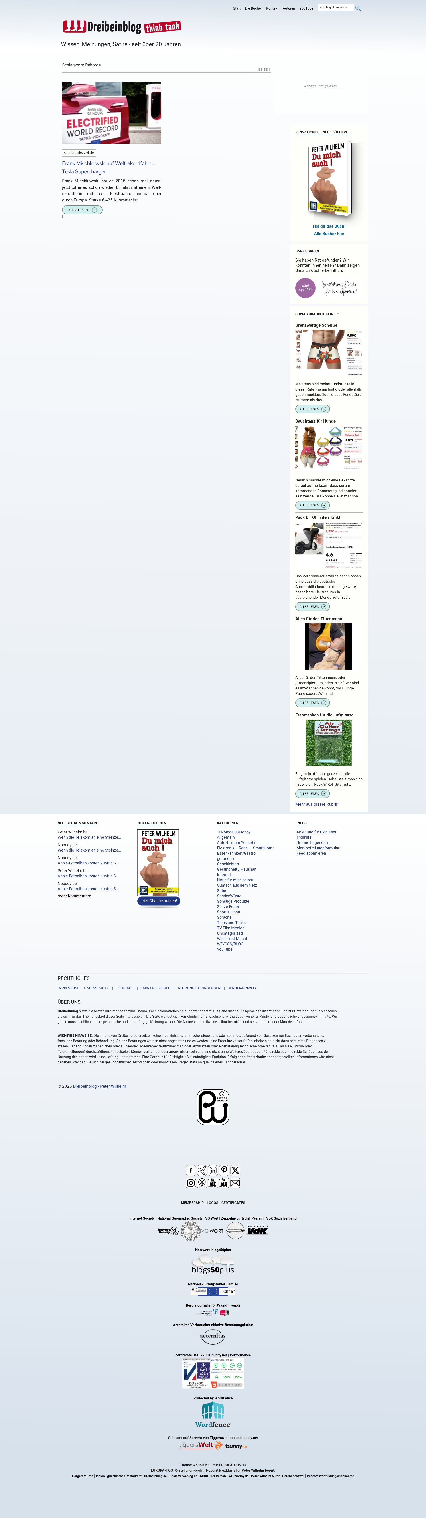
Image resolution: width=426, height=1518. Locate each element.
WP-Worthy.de (238, 1476)
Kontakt (272, 8)
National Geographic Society (180, 1218)
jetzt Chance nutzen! (159, 900)
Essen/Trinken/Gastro (236, 853)
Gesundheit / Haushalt (236, 869)
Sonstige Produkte (233, 901)
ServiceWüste (229, 896)
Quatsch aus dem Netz (237, 885)
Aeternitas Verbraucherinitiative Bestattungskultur (213, 1325)
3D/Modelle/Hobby (234, 832)
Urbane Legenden (312, 842)
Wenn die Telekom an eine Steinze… (89, 837)
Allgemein (226, 837)
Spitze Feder (228, 906)
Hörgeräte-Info (82, 1476)
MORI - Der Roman (213, 1476)
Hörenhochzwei (293, 1476)
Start (237, 8)
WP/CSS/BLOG (230, 944)
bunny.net (250, 1438)
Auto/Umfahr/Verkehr (236, 842)
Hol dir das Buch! (329, 226)
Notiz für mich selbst (235, 880)
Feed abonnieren (311, 853)
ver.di (235, 1305)
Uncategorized (230, 933)
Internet (224, 874)
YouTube (306, 8)
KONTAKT (124, 988)
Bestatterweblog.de (183, 1476)
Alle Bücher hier (329, 233)
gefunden (225, 858)
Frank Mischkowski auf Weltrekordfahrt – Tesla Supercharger (108, 167)
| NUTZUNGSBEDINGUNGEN (196, 988)
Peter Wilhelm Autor (265, 1476)
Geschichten (228, 864)
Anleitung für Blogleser (316, 832)
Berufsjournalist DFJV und (207, 1305)
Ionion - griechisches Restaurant (119, 1476)
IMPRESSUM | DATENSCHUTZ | (86, 988)
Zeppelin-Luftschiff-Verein (242, 1218)
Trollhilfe (304, 837)
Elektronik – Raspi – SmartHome (246, 848)
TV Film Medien (231, 928)
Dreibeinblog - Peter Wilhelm (99, 1086)
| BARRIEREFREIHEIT (152, 988)
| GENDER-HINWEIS (238, 988)
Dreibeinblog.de (155, 1476)
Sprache (224, 917)
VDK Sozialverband (281, 1218)
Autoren (289, 8)
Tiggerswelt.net (222, 1438)
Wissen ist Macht (232, 938)
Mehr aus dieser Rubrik (316, 804)
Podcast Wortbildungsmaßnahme (330, 1476)
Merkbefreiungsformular (317, 848)
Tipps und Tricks (231, 922)
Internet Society (142, 1218)
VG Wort (211, 1218)
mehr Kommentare (74, 896)
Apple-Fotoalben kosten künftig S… (88, 863)
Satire (222, 890)
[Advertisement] (321, 86)
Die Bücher (253, 8)
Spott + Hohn (228, 912)
